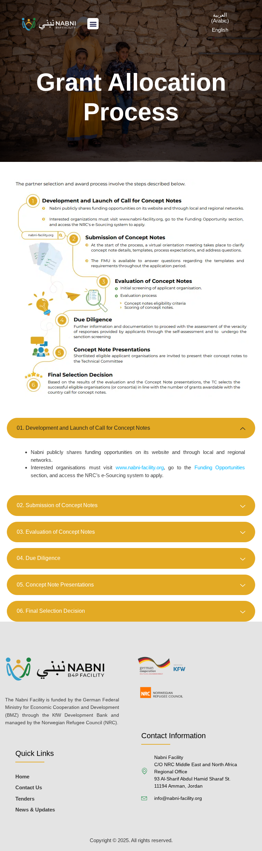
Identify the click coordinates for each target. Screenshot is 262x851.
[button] (93, 23)
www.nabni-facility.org (140, 467)
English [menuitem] (220, 30)
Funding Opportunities (219, 467)
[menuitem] (220, 17)
